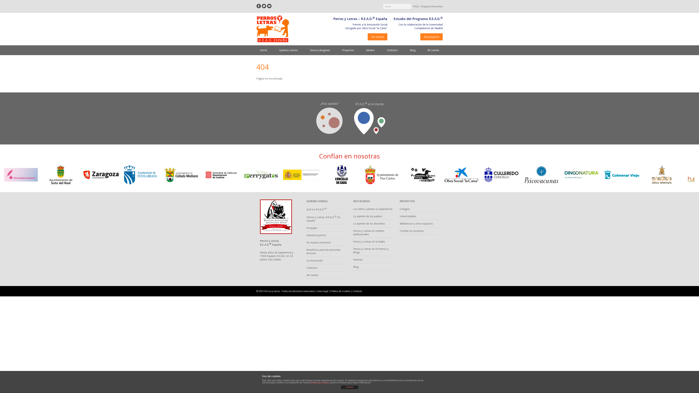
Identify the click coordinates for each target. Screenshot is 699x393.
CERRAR (349, 387)
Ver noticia (377, 37)
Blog (412, 50)
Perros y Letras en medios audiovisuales (368, 232)
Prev (8, 175)
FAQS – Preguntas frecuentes (428, 6)
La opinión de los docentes (369, 223)
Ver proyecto (431, 37)
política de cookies (320, 382)
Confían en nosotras (412, 231)
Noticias (358, 259)
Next (691, 175)
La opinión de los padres (367, 216)
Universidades (408, 216)
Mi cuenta (433, 50)
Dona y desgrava (320, 50)
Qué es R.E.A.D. (317, 209)
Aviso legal (322, 291)
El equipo (312, 228)
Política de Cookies (340, 291)
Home (263, 50)
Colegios (405, 209)
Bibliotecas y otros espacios (416, 223)
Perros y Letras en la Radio (369, 241)
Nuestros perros (316, 235)
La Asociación (315, 260)
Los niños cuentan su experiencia (372, 209)
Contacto (392, 50)
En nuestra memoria (319, 242)
